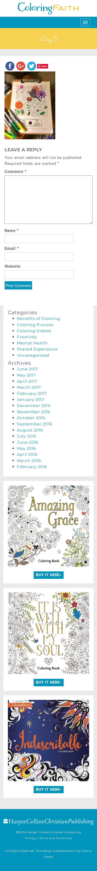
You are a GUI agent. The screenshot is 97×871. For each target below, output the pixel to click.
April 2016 (27, 454)
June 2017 (27, 369)
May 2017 (26, 375)
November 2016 (34, 411)
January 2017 (30, 399)
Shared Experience (37, 349)
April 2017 (27, 381)
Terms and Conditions (55, 838)
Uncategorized (33, 355)
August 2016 (30, 430)
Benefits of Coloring (38, 318)
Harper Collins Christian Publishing (54, 832)
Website (13, 266)
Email (12, 248)
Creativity (27, 337)
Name (12, 230)
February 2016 (32, 466)
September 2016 (34, 424)
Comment (16, 171)
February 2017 (32, 393)
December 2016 (34, 405)
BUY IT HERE (48, 575)
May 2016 (26, 448)
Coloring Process (35, 324)
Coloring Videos (34, 331)
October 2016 (31, 418)
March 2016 (29, 460)
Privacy (31, 838)
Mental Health (32, 343)
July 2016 (26, 436)
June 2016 (27, 442)
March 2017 (29, 387)
